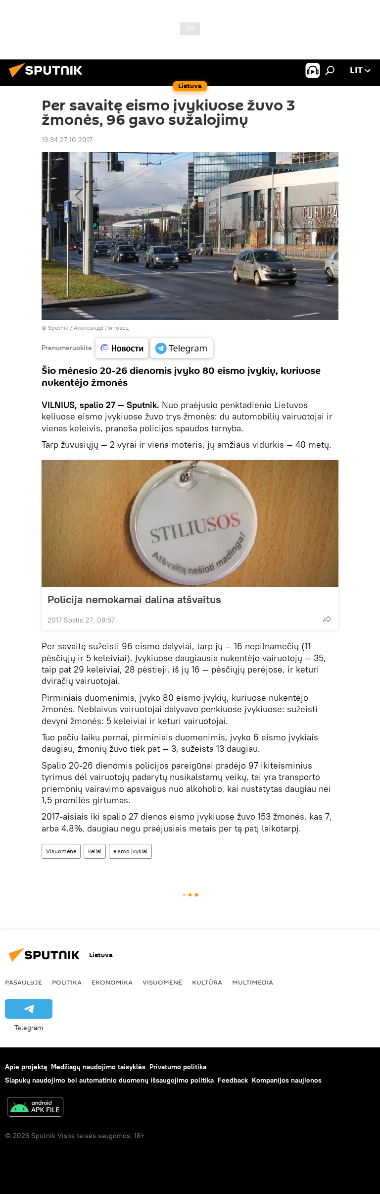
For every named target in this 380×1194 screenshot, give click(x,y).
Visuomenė (61, 851)
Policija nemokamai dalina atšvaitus (134, 599)
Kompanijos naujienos (287, 1080)
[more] (327, 619)
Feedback (233, 1080)
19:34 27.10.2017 (67, 139)
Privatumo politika (177, 1066)
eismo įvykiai (130, 851)
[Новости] (121, 348)
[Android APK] (35, 1108)
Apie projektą (26, 1066)
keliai (94, 851)
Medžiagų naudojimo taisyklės (98, 1066)
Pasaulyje (23, 982)
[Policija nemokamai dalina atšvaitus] (190, 523)
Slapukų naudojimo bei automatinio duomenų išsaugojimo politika (109, 1080)
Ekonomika (112, 982)
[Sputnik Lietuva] (48, 78)
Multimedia (252, 982)
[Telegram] (181, 348)
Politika (67, 982)
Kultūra (207, 982)
